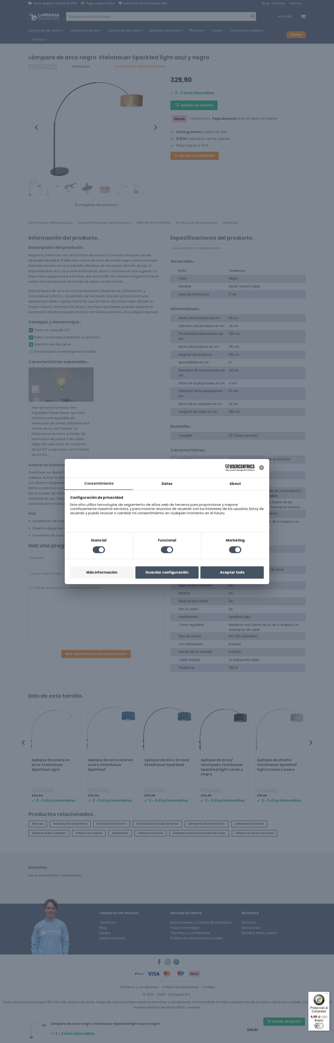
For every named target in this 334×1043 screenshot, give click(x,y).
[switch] (319, 1025)
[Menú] (326, 994)
